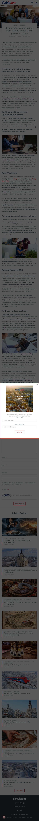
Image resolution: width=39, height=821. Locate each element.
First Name (19, 417)
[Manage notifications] (4, 817)
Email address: (19, 424)
